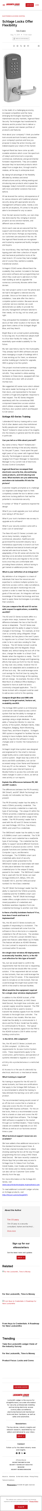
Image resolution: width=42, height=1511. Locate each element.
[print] (39, 46)
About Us (5, 1476)
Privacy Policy (34, 1476)
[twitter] (21, 46)
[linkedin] (17, 46)
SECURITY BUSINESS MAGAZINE (21, 1469)
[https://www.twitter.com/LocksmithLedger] (22, 1453)
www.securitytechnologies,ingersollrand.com (21, 1185)
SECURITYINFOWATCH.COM (21, 1462)
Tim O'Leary (21, 31)
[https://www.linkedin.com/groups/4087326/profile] (19, 1453)
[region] (21, 1503)
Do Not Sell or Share (22, 1476)
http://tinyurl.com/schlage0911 (14, 1195)
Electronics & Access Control (13, 16)
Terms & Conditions (8, 1480)
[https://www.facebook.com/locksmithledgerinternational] (17, 1453)
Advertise (12, 1476)
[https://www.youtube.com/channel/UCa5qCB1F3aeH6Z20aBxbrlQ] (25, 1453)
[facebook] (14, 46)
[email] (28, 46)
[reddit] (24, 46)
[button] (3, 5)
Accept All (21, 1507)
